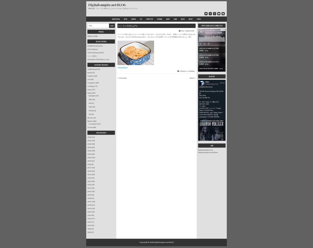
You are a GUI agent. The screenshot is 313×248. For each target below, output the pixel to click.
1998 (90, 232)
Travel (199, 19)
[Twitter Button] (206, 13)
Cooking (159, 19)
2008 (90, 198)
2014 (90, 178)
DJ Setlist (92, 124)
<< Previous (122, 78)
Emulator (92, 96)
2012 (91, 185)
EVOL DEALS (92, 49)
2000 (90, 225)
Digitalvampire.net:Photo (208, 152)
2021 (91, 154)
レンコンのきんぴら (128, 26)
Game (175, 19)
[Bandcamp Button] (223, 13)
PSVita (91, 111)
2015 (91, 174)
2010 (91, 191)
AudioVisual (116, 19)
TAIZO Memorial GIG (95, 53)
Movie (183, 19)
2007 (91, 202)
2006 (91, 205)
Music (191, 19)
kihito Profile (92, 36)
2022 (91, 151)
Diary (168, 19)
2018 (90, 164)
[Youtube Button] (218, 13)
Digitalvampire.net (205, 150)
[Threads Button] (214, 13)
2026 (91, 137)
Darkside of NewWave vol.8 (98, 59)
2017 (91, 168)
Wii (90, 114)
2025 (91, 141)
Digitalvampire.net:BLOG (107, 5)
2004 (91, 212)
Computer (149, 19)
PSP (90, 107)
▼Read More (122, 67)
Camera (133, 19)
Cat (141, 19)
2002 (91, 219)
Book (125, 19)
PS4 (90, 103)
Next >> (193, 78)
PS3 (90, 99)
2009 (90, 195)
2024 (91, 144)
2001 (90, 222)
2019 (91, 161)
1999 (90, 229)
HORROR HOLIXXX (95, 46)
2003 (90, 215)
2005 (91, 208)
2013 (91, 181)
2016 (91, 171)
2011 (90, 188)
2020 (91, 157)
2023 (91, 147)
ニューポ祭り (92, 56)
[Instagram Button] (210, 13)
